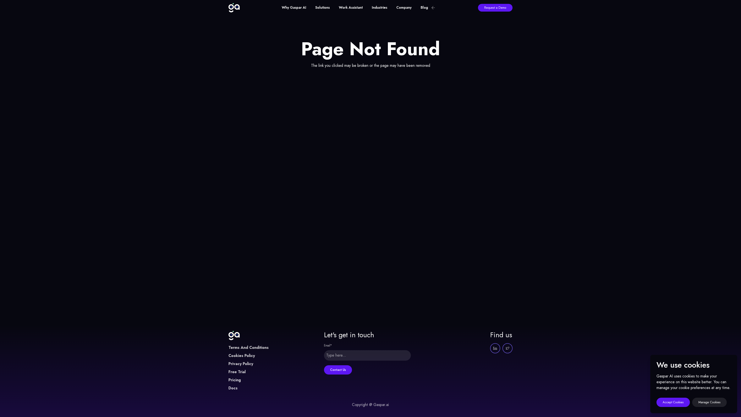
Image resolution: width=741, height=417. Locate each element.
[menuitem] (294, 8)
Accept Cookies (673, 402)
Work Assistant (351, 7)
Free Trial (237, 372)
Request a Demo (495, 7)
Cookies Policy (241, 356)
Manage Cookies (709, 402)
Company (404, 7)
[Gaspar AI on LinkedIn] (495, 348)
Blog (424, 7)
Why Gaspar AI (294, 7)
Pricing (234, 380)
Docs (233, 388)
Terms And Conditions (248, 347)
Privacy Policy (240, 364)
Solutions (322, 7)
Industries (379, 7)
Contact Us (338, 370)
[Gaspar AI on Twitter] (507, 348)
